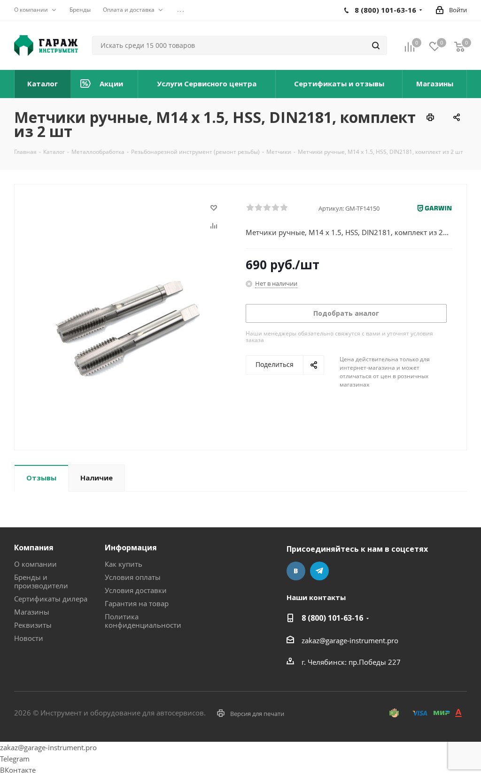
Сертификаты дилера (50, 598)
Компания (34, 547)
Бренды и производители (41, 581)
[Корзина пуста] (459, 46)
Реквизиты (33, 625)
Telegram (319, 571)
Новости (28, 638)
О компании (35, 564)
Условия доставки (136, 590)
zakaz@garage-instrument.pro (350, 640)
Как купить (123, 564)
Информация (131, 547)
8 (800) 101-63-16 (332, 618)
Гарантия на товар (137, 603)
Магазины (31, 611)
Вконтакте (296, 571)
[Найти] (376, 45)
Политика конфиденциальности (143, 621)
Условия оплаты (133, 577)
